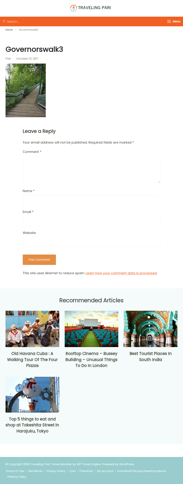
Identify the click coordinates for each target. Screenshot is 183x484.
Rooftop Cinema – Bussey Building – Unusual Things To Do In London (91, 360)
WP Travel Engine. (89, 464)
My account (105, 471)
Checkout (86, 471)
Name (29, 191)
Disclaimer (35, 471)
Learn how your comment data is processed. (121, 273)
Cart (72, 471)
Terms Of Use (15, 471)
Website (29, 233)
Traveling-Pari (40, 464)
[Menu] (169, 21)
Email (28, 212)
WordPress (126, 464)
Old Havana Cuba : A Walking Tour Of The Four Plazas (32, 360)
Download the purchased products (141, 471)
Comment (32, 151)
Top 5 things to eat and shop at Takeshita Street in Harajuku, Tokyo (32, 425)
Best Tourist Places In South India (151, 356)
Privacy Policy (56, 471)
